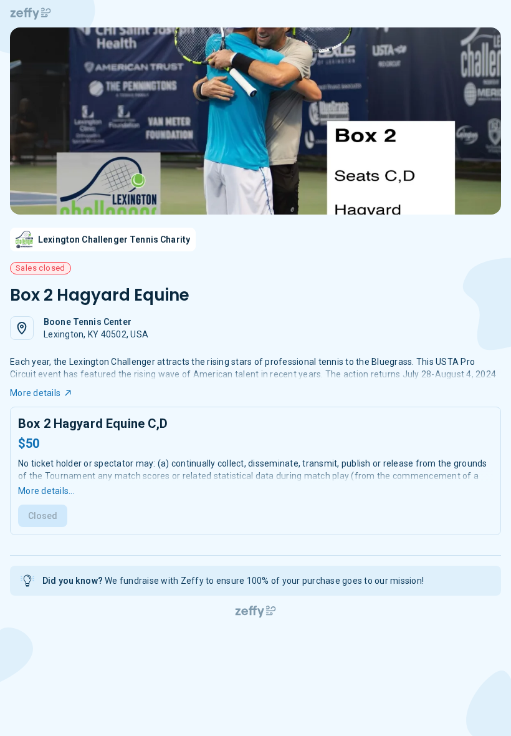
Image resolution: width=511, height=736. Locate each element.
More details (35, 393)
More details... (46, 491)
